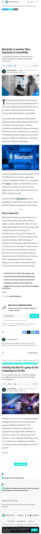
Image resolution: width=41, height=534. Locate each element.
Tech (15, 9)
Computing (21, 363)
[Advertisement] (20, 29)
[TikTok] (38, 515)
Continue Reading (20, 464)
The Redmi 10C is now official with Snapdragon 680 (19, 273)
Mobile (5, 9)
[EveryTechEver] (11, 2)
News (10, 9)
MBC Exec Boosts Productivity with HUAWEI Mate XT (19, 276)
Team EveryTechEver (12, 70)
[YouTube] (30, 515)
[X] (28, 515)
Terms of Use (6, 530)
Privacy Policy (23, 529)
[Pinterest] (35, 515)
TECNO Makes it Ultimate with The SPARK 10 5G (18, 283)
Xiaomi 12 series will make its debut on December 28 (19, 280)
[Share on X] (9, 65)
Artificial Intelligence (9, 363)
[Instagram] (33, 515)
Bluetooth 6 (21, 198)
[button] (34, 529)
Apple (8, 183)
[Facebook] (25, 515)
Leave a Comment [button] (33, 352)
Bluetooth (11, 296)
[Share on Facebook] (6, 65)
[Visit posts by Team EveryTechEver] (3, 339)
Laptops (29, 363)
